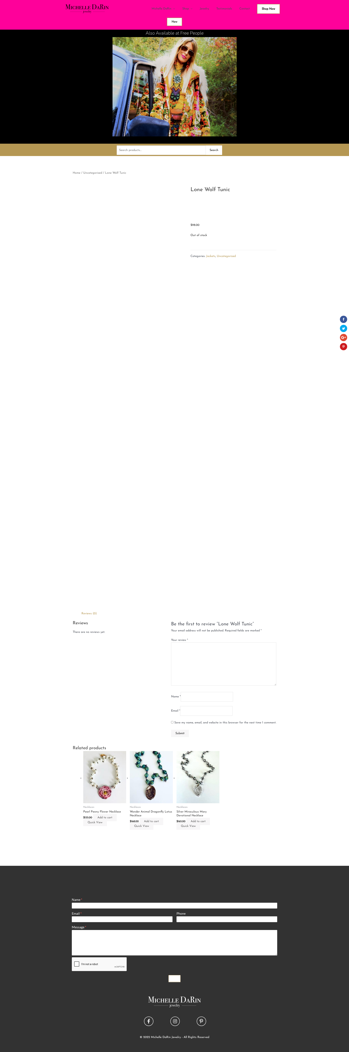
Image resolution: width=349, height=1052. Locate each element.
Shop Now (268, 8)
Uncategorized (92, 172)
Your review (179, 640)
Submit (174, 978)
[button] (148, 1021)
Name (176, 696)
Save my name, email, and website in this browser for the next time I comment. (225, 722)
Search (214, 150)
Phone (181, 913)
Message (79, 927)
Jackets (210, 256)
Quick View (95, 822)
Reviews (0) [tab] (89, 613)
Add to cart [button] (104, 817)
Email (175, 710)
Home (76, 172)
